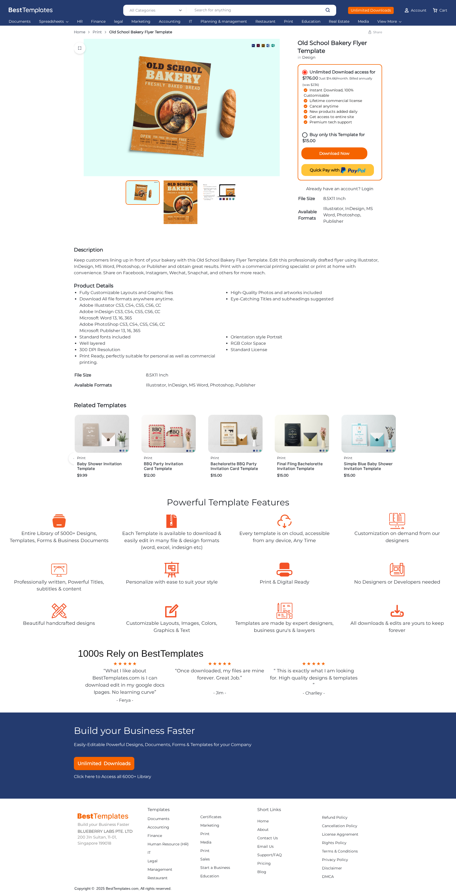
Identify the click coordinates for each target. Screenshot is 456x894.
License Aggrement (340, 834)
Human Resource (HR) (168, 844)
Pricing (264, 863)
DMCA (328, 876)
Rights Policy (334, 843)
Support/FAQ (269, 855)
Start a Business (215, 867)
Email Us (265, 846)
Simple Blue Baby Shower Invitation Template (368, 466)
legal (118, 21)
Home (79, 32)
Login (367, 188)
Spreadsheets (51, 21)
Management (160, 869)
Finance (98, 21)
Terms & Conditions (340, 851)
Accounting (169, 21)
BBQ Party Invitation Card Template (163, 466)
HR (80, 21)
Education (311, 21)
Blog (261, 872)
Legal (153, 861)
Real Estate (339, 21)
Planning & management (224, 21)
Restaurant (265, 21)
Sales (205, 859)
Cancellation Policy (339, 826)
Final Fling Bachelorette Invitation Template (300, 466)
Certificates (210, 817)
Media (363, 21)
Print (288, 21)
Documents (20, 21)
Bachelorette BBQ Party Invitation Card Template (234, 466)
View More (387, 21)
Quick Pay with (325, 170)
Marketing (140, 21)
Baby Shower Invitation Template (99, 466)
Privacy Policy (335, 860)
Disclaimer (332, 868)
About (263, 829)
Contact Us (267, 838)
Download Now (334, 153)
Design (308, 57)
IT (190, 21)
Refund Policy (335, 817)
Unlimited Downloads (371, 10)
